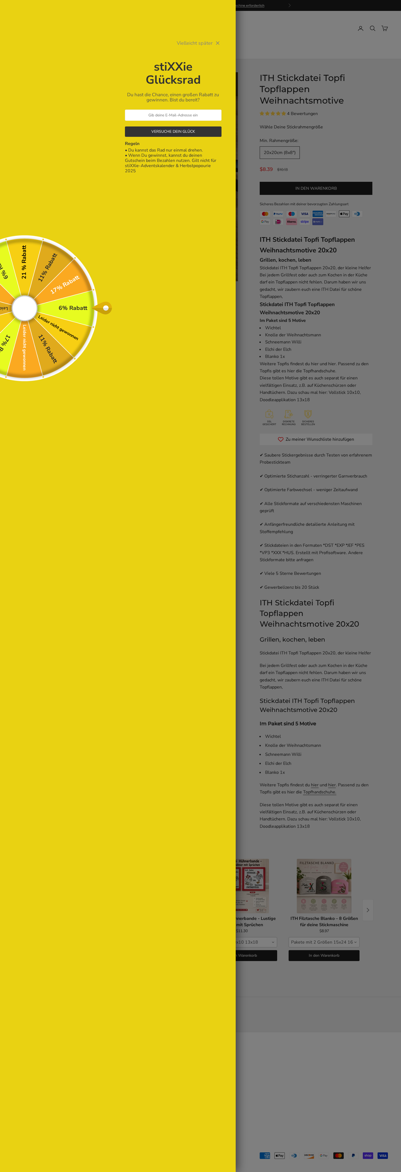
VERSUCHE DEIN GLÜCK (173, 131)
